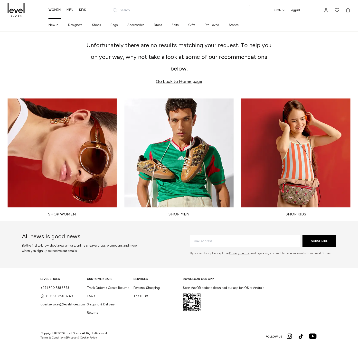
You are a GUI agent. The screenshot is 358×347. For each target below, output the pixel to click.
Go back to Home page (179, 81)
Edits (175, 25)
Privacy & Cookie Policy (82, 337)
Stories (233, 25)
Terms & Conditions (53, 337)
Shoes (96, 25)
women (54, 10)
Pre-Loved (212, 25)
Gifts (191, 25)
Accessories (135, 25)
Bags (114, 25)
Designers (75, 25)
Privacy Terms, (239, 253)
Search (125, 10)
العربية (295, 10)
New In (53, 25)
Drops (158, 25)
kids (82, 10)
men (69, 10)
